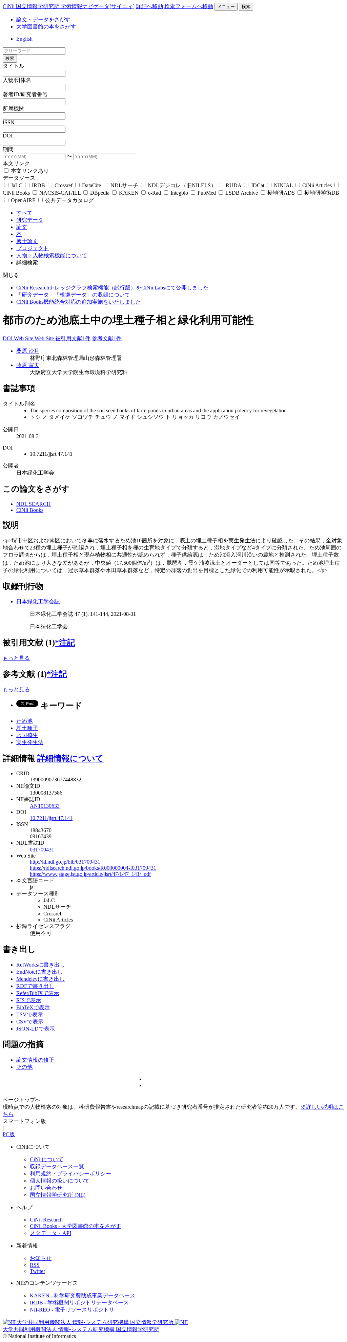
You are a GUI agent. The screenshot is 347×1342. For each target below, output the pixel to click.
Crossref (63, 185)
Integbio (179, 193)
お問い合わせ (46, 1188)
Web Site (24, 338)
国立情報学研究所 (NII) (57, 1195)
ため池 (24, 721)
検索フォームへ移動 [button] (188, 6)
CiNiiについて (46, 1159)
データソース (19, 178)
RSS (35, 1265)
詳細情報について (70, 758)
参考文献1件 (107, 338)
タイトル (13, 66)
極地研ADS (281, 193)
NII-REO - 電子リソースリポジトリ (72, 1310)
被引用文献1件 (72, 338)
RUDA (233, 185)
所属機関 (13, 108)
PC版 (9, 1134)
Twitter (37, 1271)
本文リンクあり (29, 171)
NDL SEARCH (33, 504)
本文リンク (16, 163)
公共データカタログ (69, 200)
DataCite (91, 185)
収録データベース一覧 (57, 1166)
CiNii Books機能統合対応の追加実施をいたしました (78, 302)
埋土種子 (27, 728)
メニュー (226, 6)
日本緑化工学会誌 (38, 601)
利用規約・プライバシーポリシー (70, 1173)
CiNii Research (46, 1219)
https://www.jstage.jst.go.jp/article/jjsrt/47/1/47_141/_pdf (90, 874)
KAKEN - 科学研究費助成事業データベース (82, 1295)
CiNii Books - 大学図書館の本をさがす (75, 1226)
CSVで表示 (29, 1021)
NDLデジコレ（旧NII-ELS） (182, 185)
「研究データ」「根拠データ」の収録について (73, 295)
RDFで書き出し (35, 986)
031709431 (42, 849)
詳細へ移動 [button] (149, 6)
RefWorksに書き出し (40, 965)
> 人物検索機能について (57, 255)
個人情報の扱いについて (59, 1181)
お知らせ (41, 1258)
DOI (8, 135)
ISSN (9, 122)
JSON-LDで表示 (35, 1029)
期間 (8, 149)
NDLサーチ (124, 185)
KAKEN (129, 193)
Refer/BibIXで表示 (37, 993)
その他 (24, 1067)
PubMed (206, 193)
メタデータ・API (50, 1233)
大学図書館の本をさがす (46, 26)
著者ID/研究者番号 (25, 94)
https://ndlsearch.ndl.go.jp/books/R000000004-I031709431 (93, 868)
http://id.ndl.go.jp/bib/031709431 (65, 862)
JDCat (257, 185)
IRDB (38, 185)
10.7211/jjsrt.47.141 (51, 818)
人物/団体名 (17, 80)
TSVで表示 (29, 1014)
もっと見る (16, 658)
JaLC (16, 185)
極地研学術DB (321, 193)
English (24, 39)
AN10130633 (45, 806)
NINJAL (283, 185)
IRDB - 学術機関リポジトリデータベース (79, 1302)
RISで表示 (28, 1000)
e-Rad (154, 193)
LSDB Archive (241, 193)
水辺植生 (27, 735)
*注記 (65, 642)
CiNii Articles (317, 185)
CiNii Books (29, 510)
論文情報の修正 (35, 1060)
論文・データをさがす (43, 19)
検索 (246, 6)
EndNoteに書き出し (39, 972)
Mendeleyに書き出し (40, 979)
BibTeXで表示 (33, 1007)
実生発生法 (29, 742)
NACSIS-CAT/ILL (60, 193)
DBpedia (100, 193)
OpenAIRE (23, 200)
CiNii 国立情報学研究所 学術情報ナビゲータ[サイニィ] (69, 6)
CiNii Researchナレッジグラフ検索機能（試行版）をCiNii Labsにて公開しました (112, 287)
